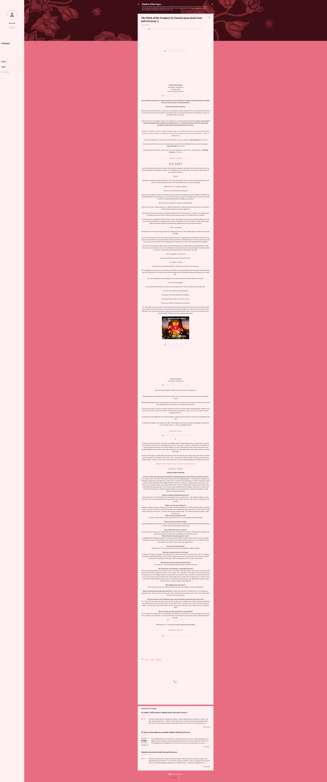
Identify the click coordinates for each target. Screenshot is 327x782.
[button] (209, 17)
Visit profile (12, 27)
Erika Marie (12, 23)
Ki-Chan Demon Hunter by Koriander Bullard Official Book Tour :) (165, 732)
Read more (206, 727)
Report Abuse (5, 72)
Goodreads (172, 158)
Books (152, 659)
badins (179, 777)
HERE (166, 624)
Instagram (174, 463)
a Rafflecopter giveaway (176, 630)
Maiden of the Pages (151, 4)
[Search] (212, 4)
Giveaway (158, 659)
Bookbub (180, 463)
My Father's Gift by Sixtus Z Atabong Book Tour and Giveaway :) (164, 712)
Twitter (169, 463)
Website (158, 463)
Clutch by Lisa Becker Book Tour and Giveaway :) (159, 752)
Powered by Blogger (176, 774)
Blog (146, 659)
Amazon (179, 158)
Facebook (163, 463)
